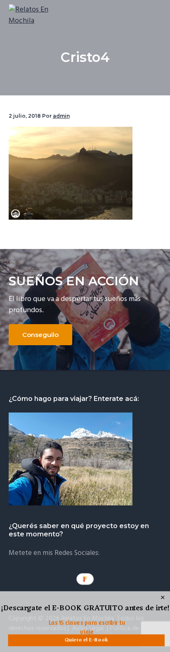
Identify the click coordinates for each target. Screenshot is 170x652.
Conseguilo (40, 335)
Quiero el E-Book (86, 640)
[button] (85, 608)
